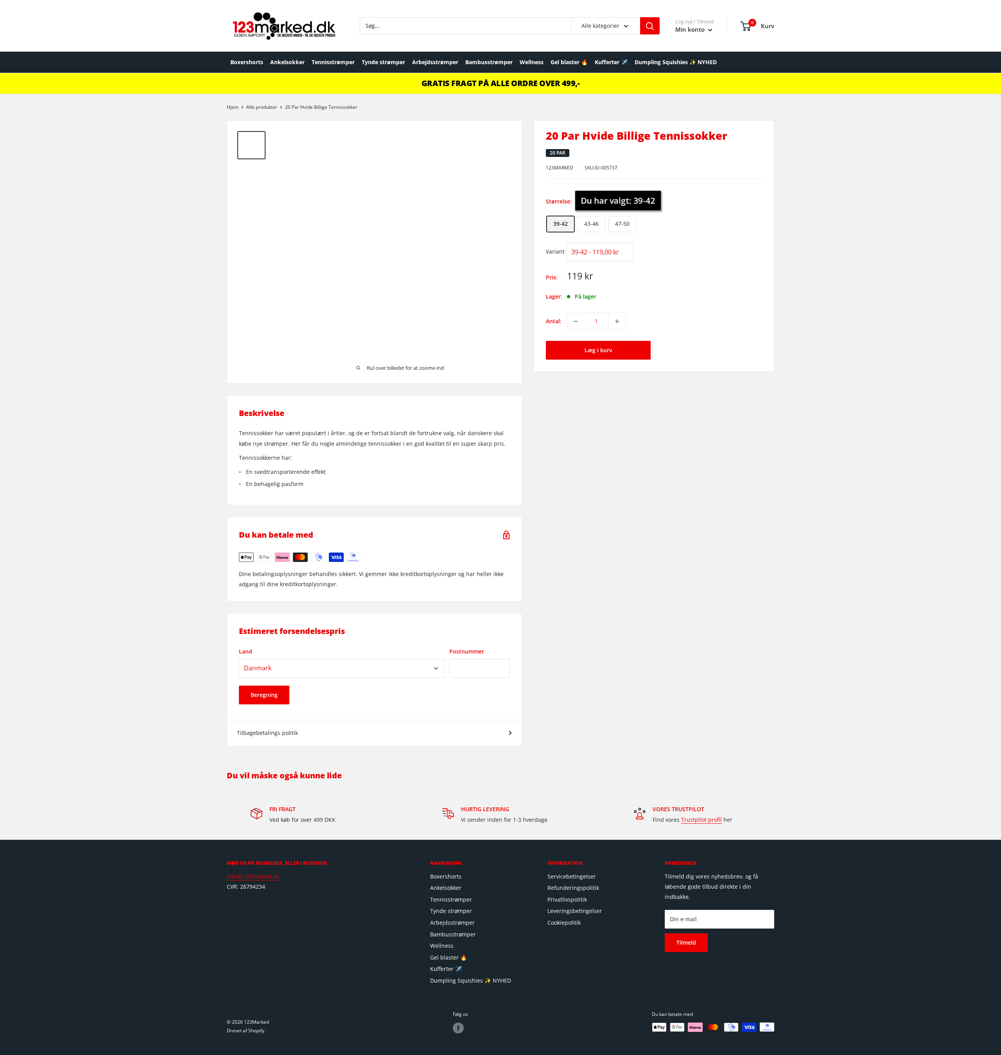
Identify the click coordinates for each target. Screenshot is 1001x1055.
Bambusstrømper (489, 62)
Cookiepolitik (564, 922)
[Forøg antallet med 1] (617, 321)
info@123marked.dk (253, 876)
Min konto (690, 29)
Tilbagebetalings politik (267, 732)
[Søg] (650, 25)
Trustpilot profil (701, 819)
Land (245, 651)
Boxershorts (246, 62)
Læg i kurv (598, 350)
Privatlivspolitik (567, 899)
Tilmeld (686, 942)
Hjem (233, 107)
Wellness (532, 62)
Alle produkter (261, 107)
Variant (555, 251)
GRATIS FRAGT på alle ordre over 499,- (501, 83)
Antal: (553, 321)
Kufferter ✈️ (611, 62)
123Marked (559, 167)
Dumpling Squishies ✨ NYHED (676, 62)
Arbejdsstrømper (435, 62)
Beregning (264, 695)
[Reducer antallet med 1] (575, 321)
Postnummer (466, 651)
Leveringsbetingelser (574, 911)
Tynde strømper (383, 62)
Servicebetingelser (571, 876)
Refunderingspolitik (573, 887)
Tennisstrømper (333, 62)
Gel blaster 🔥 (569, 62)
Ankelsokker (287, 62)
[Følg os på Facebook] (458, 1028)
